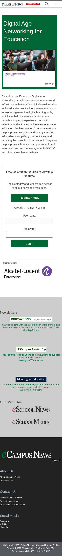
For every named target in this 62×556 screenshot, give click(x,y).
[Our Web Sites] (31, 409)
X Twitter (4, 524)
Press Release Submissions (12, 505)
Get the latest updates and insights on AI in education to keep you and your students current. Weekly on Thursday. (31, 387)
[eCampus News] (12, 4)
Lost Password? (29, 249)
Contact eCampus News (11, 497)
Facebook (4, 521)
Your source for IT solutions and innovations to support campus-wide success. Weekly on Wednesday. (31, 358)
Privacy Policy (6, 481)
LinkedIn (4, 527)
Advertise (56, 460)
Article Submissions (9, 501)
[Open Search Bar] (46, 4)
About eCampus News (10, 477)
